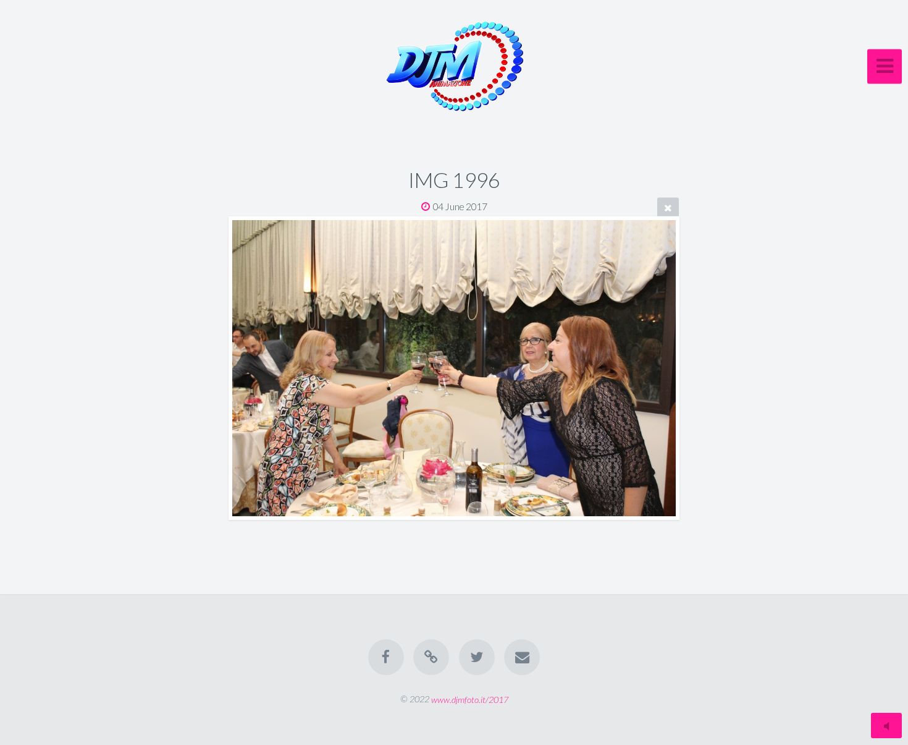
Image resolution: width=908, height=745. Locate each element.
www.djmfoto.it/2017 (469, 699)
